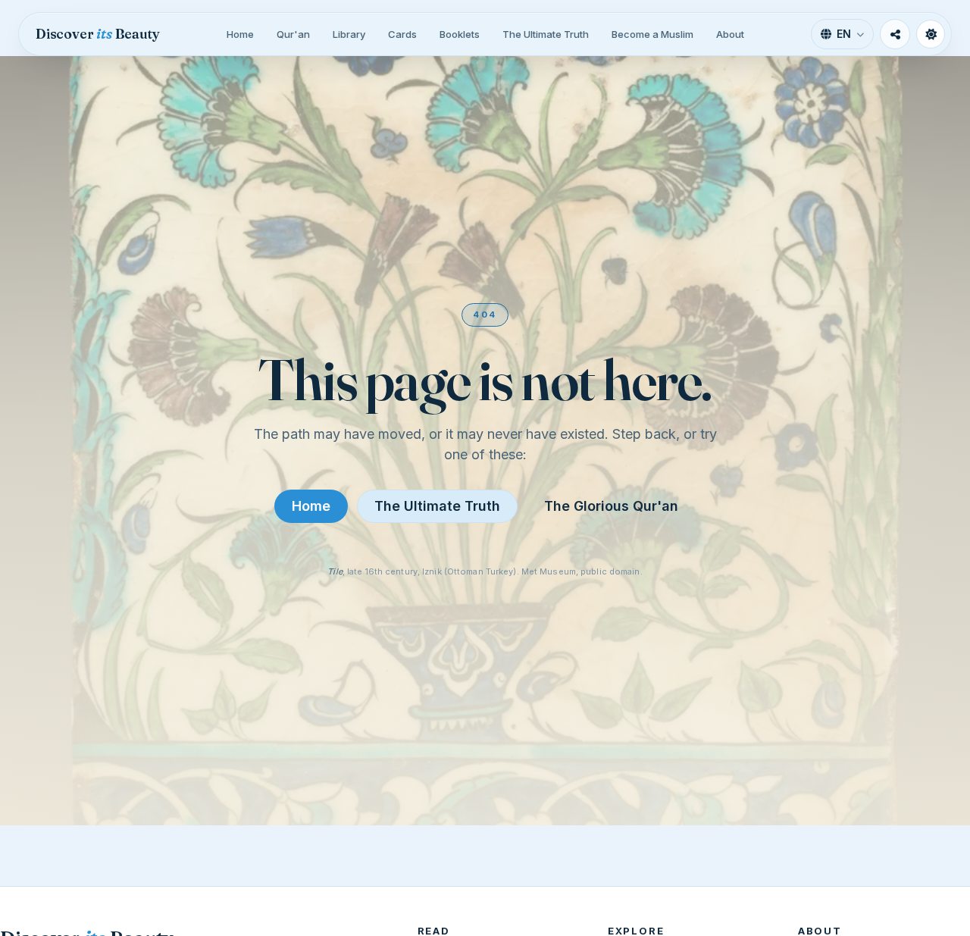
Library (349, 34)
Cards (402, 34)
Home (240, 34)
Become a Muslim (652, 34)
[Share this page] (895, 34)
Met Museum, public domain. (582, 571)
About (730, 34)
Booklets (460, 34)
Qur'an (293, 34)
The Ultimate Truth (545, 34)
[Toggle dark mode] (930, 34)
